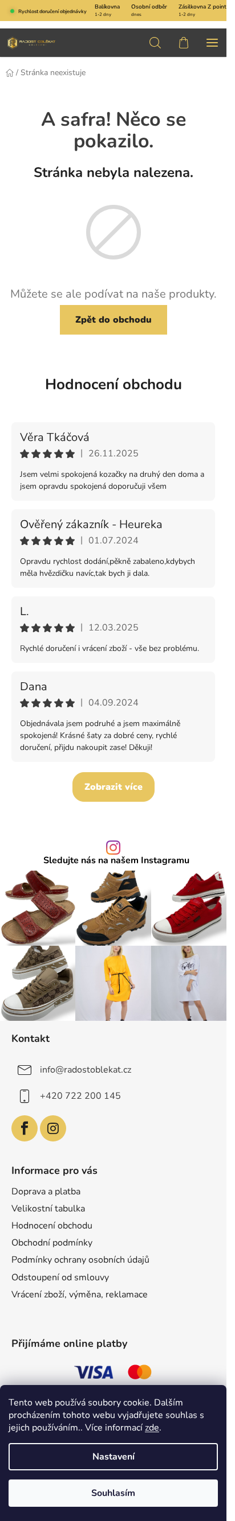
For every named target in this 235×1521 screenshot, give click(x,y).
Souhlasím (113, 1493)
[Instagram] (53, 1128)
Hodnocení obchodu (113, 384)
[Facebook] (24, 1128)
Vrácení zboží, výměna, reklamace (79, 1294)
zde (152, 1427)
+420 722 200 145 (80, 1096)
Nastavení (113, 1456)
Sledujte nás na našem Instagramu (116, 860)
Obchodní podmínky (51, 1242)
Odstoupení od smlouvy (60, 1277)
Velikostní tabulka (48, 1208)
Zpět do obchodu (113, 320)
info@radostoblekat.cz (85, 1070)
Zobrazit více (113, 787)
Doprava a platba (45, 1191)
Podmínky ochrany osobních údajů (80, 1260)
